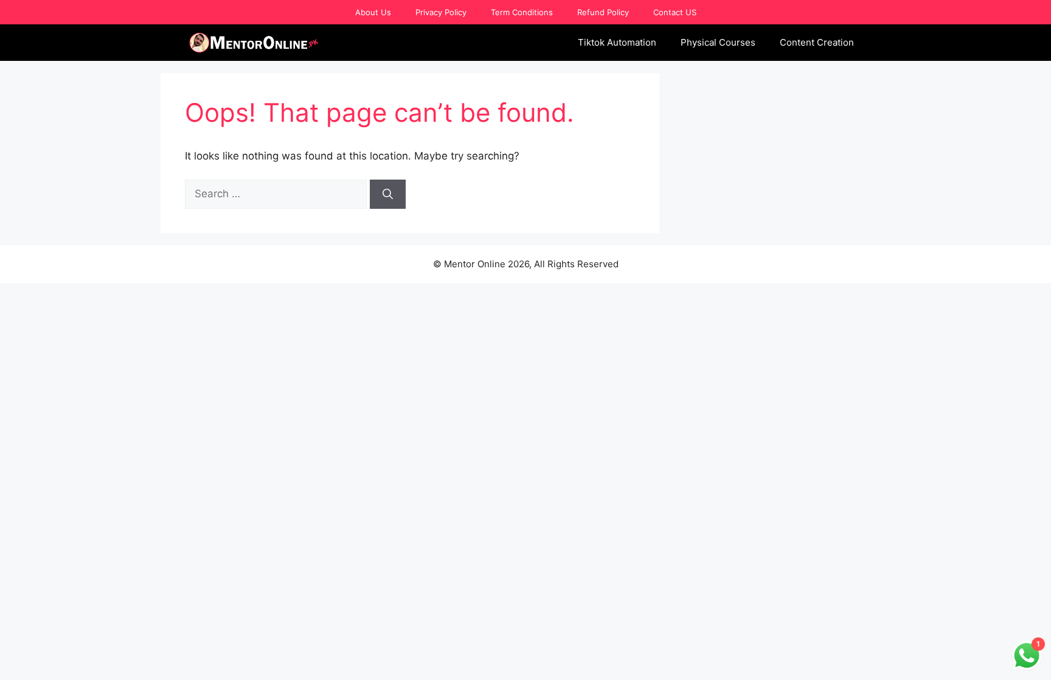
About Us (373, 12)
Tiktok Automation (617, 42)
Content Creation (817, 42)
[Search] (388, 194)
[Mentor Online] (254, 42)
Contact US (674, 12)
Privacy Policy (441, 12)
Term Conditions (522, 12)
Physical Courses (718, 42)
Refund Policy (603, 12)
